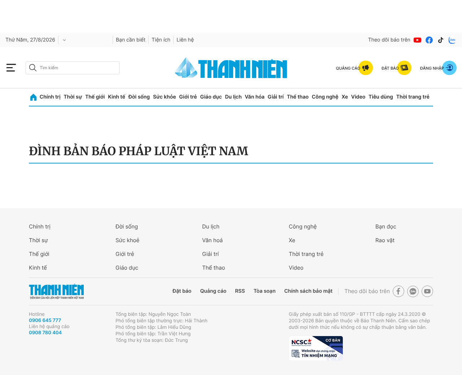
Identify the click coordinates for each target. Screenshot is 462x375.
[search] (72, 67)
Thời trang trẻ (413, 97)
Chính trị (50, 97)
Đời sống (139, 97)
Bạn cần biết (130, 40)
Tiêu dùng (381, 97)
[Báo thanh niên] (231, 67)
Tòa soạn (265, 291)
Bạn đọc (385, 226)
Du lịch (233, 97)
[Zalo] (452, 40)
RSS (240, 291)
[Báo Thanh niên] (56, 291)
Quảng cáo (213, 291)
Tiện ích (161, 40)
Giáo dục (211, 97)
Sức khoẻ (127, 240)
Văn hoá (212, 240)
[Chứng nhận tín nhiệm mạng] (316, 348)
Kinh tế (116, 97)
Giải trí (276, 97)
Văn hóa (255, 97)
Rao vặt (385, 240)
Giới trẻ (188, 97)
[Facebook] (429, 40)
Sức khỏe (164, 97)
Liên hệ (185, 40)
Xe (344, 97)
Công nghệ (325, 97)
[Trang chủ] (33, 97)
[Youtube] (417, 40)
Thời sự (73, 97)
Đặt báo (182, 291)
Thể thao (298, 97)
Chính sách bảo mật (308, 291)
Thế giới (95, 97)
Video (358, 97)
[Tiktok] (440, 40)
